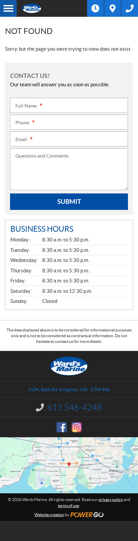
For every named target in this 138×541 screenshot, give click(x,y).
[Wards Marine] (52, 8)
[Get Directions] (112, 8)
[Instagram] (77, 427)
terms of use (68, 505)
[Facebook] (62, 427)
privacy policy (110, 499)
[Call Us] (129, 8)
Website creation (49, 514)
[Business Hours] (95, 8)
